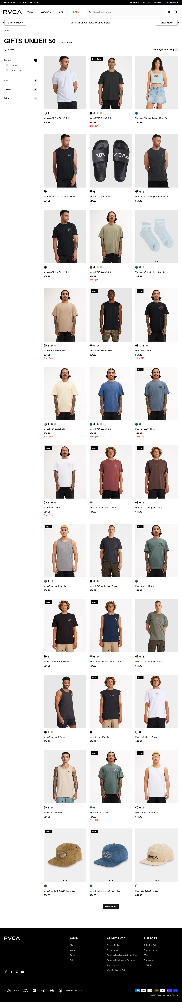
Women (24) (15, 70)
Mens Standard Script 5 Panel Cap (59, 891)
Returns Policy (150, 950)
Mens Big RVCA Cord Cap (147, 891)
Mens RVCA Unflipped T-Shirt (149, 507)
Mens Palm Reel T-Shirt (146, 737)
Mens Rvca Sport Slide (100, 196)
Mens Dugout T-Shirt (145, 429)
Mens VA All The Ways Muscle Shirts (151, 196)
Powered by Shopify (170, 995)
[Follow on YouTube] (22, 972)
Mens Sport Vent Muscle (101, 350)
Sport (62, 12)
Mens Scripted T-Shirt (145, 586)
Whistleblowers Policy (117, 970)
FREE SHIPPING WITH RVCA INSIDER (21, 2)
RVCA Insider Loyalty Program (121, 960)
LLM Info (148, 965)
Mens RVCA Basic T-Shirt (101, 118)
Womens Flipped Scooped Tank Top (151, 118)
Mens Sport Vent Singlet (55, 737)
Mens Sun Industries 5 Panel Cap (105, 891)
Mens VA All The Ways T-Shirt (57, 118)
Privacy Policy (113, 945)
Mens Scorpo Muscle (99, 737)
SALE (76, 12)
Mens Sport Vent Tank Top (55, 812)
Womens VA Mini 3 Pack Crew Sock (151, 272)
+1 (105, 113)
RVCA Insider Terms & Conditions (122, 955)
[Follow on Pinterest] (17, 972)
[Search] (89, 12)
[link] (20, 65)
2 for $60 (94, 125)
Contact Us (149, 960)
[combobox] (128, 12)
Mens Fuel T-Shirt (143, 350)
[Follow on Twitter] (11, 972)
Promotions (112, 950)
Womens (46, 12)
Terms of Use (113, 965)
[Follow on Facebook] (6, 972)
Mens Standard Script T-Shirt (57, 661)
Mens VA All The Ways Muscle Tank (59, 196)
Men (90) (13, 65)
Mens (30, 12)
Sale (72, 960)
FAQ (146, 955)
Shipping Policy (151, 945)
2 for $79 (139, 358)
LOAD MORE (111, 906)
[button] (31, 12)
